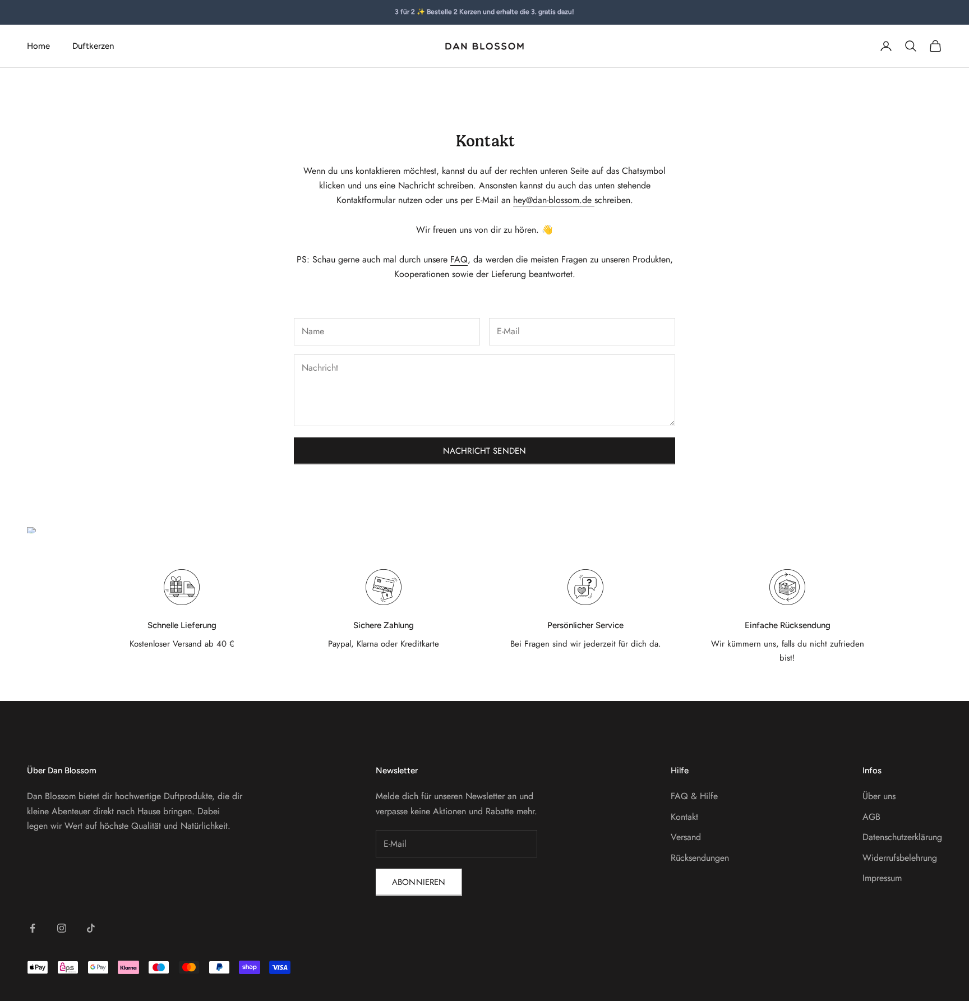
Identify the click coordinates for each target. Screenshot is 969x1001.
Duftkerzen (93, 46)
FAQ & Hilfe (694, 796)
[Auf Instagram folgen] (61, 928)
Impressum (882, 877)
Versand (686, 837)
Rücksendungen (700, 857)
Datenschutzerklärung (902, 837)
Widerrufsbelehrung (899, 857)
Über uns (879, 796)
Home (38, 46)
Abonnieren (419, 882)
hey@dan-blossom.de (553, 199)
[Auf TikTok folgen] (90, 928)
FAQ (459, 259)
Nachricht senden (484, 451)
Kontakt (684, 816)
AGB (871, 816)
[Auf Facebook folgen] (32, 928)
